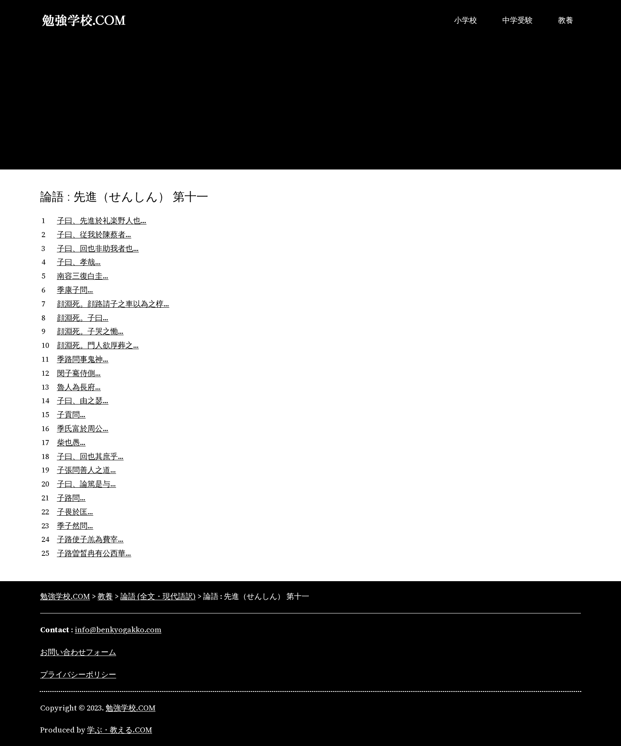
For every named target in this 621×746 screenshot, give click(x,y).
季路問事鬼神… (83, 359)
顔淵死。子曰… (83, 317)
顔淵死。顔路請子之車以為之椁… (113, 303)
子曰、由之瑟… (83, 400)
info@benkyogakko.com (118, 629)
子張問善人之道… (86, 470)
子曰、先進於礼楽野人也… (102, 220)
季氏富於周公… (83, 428)
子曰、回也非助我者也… (98, 248)
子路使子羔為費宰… (90, 539)
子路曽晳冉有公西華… (94, 553)
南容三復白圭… (83, 276)
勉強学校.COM (130, 707)
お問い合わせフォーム (78, 652)
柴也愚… (71, 442)
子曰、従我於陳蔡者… (94, 234)
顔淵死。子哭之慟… (90, 331)
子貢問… (71, 414)
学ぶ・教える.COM (119, 729)
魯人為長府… (79, 387)
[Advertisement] (310, 110)
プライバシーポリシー (78, 674)
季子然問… (75, 525)
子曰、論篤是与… (86, 483)
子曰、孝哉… (79, 262)
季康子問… (75, 289)
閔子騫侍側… (79, 373)
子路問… (71, 497)
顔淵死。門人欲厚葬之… (98, 345)
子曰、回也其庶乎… (90, 456)
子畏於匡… (75, 511)
